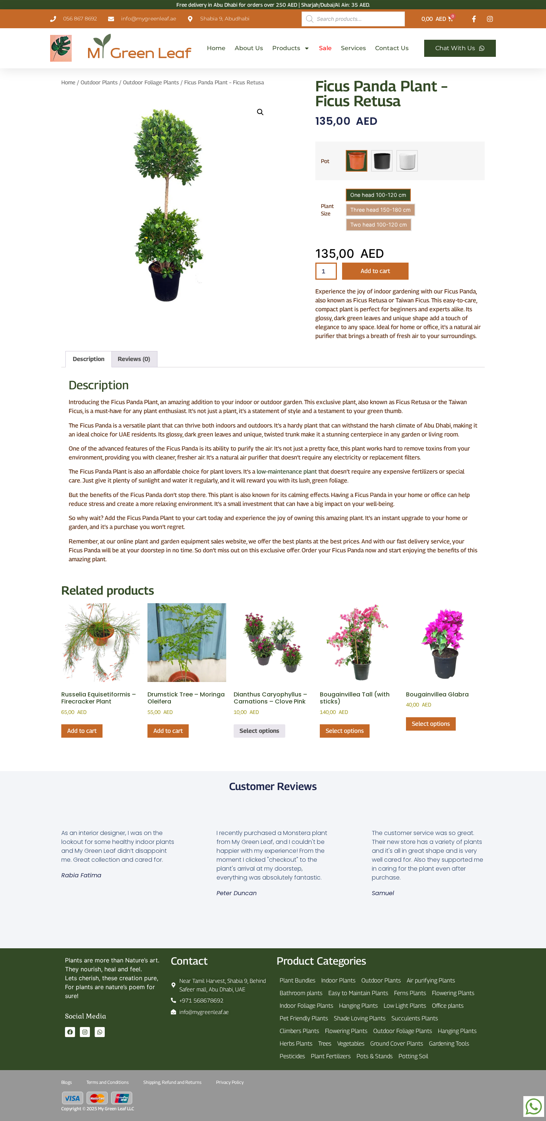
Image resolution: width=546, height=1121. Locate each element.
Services (353, 48)
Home (216, 48)
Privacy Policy (230, 1082)
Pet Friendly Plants (304, 1018)
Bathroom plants (301, 993)
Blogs (66, 1082)
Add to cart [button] (82, 730)
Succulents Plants (414, 1018)
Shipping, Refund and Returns (172, 1082)
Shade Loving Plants (360, 1018)
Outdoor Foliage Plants (151, 82)
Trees (324, 1043)
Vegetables (350, 1043)
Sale (325, 48)
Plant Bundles (297, 980)
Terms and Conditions (108, 1082)
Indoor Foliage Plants (306, 1005)
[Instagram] (85, 1032)
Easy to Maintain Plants (358, 993)
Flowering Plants (453, 993)
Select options (259, 730)
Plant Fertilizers (331, 1056)
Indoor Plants (338, 980)
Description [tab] (88, 359)
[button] (260, 112)
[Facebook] (70, 1032)
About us (249, 48)
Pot (325, 161)
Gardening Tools (449, 1043)
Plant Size (327, 210)
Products (286, 48)
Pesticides (292, 1056)
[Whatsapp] (100, 1032)
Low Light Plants (405, 1005)
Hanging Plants (358, 1005)
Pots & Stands (375, 1056)
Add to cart (375, 270)
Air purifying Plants (431, 980)
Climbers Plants (299, 1030)
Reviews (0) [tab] (134, 359)
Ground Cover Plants (396, 1043)
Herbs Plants (296, 1043)
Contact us (392, 48)
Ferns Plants (410, 993)
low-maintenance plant (287, 471)
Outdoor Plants (99, 82)
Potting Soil (413, 1056)
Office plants (448, 1005)
